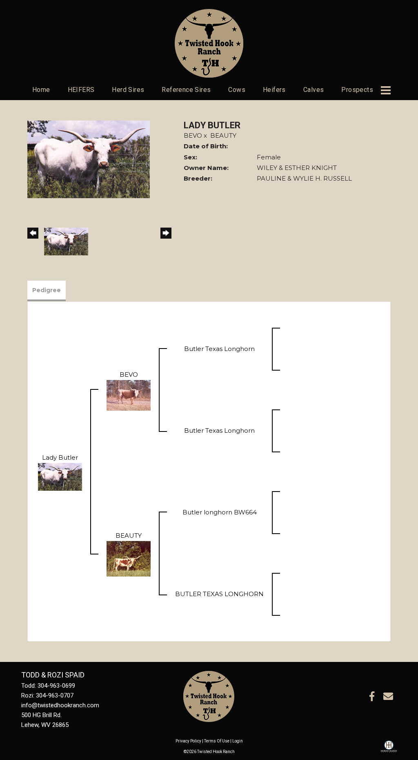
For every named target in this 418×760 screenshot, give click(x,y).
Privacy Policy (188, 741)
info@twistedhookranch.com (60, 705)
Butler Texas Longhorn (219, 349)
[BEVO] (129, 394)
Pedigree (46, 290)
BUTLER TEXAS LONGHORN (219, 594)
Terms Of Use (216, 741)
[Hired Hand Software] (389, 750)
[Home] (208, 696)
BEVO (193, 135)
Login (237, 741)
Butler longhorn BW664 (219, 512)
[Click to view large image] (88, 159)
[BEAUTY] (129, 558)
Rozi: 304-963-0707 (47, 695)
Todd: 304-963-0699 (48, 685)
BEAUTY (223, 135)
